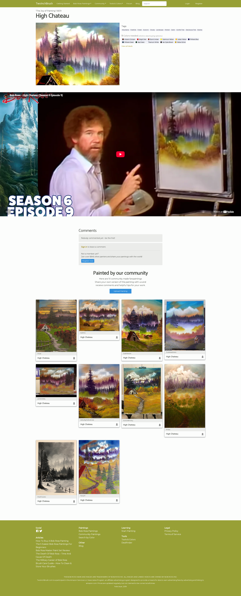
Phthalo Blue (194, 39)
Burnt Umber (154, 39)
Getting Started (63, 4)
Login (187, 4)
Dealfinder (127, 542)
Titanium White (153, 42)
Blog (138, 4)
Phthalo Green (129, 42)
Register (198, 4)
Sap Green (140, 42)
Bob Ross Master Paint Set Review (53, 550)
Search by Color (87, 537)
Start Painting (128, 531)
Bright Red (142, 39)
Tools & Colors (116, 4)
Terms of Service (172, 534)
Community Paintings (89, 534)
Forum (129, 4)
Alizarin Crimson (129, 39)
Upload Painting (120, 291)
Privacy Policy (171, 531)
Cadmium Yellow (168, 39)
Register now (87, 261)
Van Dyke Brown (167, 42)
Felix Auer (118, 586)
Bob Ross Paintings (81, 4)
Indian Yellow (181, 39)
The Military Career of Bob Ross (51, 560)
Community (100, 4)
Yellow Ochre (181, 42)
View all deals (127, 46)
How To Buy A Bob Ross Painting (52, 541)
